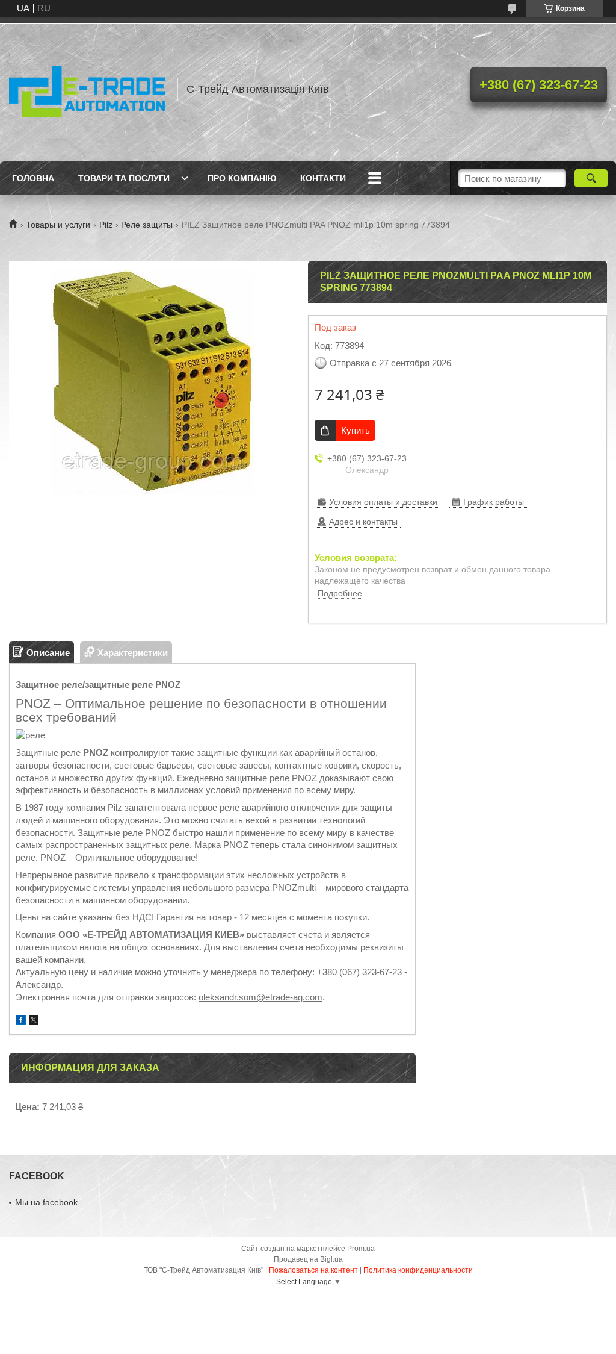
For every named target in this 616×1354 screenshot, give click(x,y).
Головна (33, 178)
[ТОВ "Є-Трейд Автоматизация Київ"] (87, 89)
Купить (355, 430)
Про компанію (242, 178)
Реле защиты (147, 224)
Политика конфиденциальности (418, 1270)
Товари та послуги (124, 178)
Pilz (105, 224)
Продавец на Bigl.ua (308, 1259)
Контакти (323, 178)
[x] (33, 1021)
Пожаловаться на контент (313, 1270)
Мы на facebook (46, 1202)
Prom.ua (361, 1248)
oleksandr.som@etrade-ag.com (260, 997)
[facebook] (21, 1021)
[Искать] (591, 178)
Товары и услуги (58, 224)
